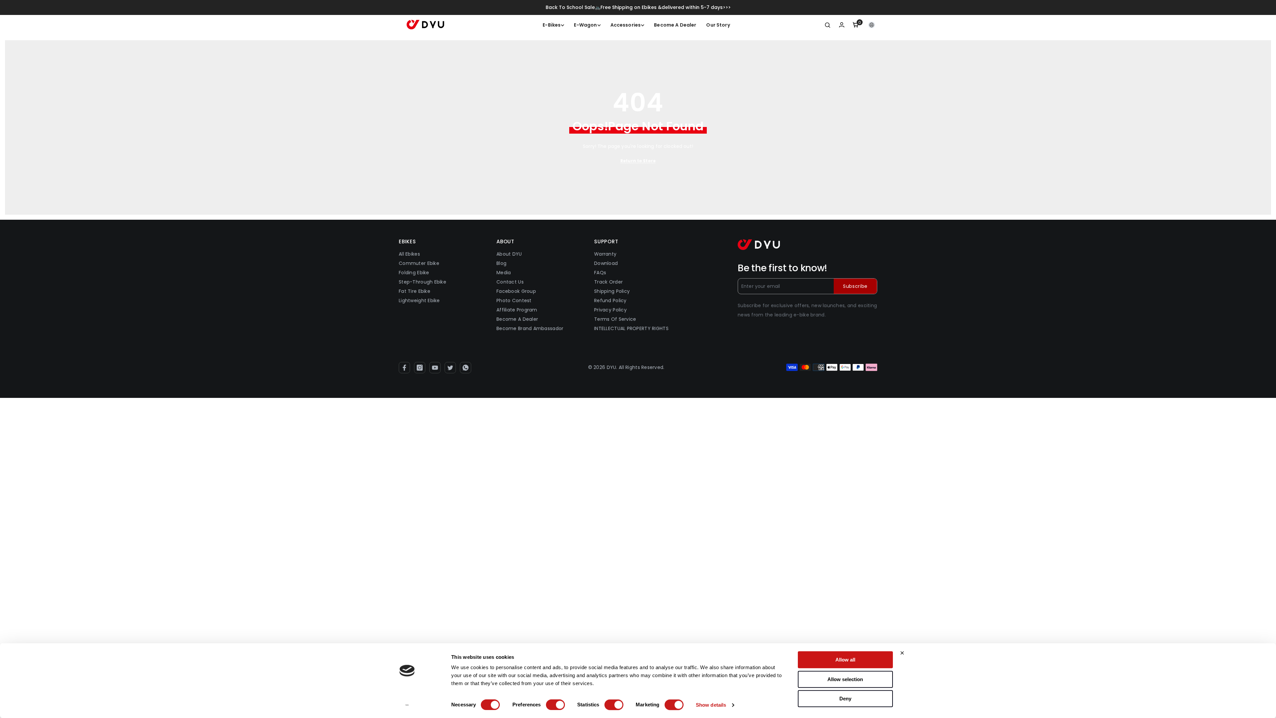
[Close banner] (902, 653)
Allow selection (845, 679)
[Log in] (842, 25)
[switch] (555, 704)
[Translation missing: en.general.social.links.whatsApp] (465, 367)
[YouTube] (435, 367)
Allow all (845, 659)
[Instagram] (419, 367)
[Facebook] (404, 367)
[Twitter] (450, 367)
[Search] (828, 25)
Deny (845, 698)
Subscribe (855, 286)
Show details (711, 705)
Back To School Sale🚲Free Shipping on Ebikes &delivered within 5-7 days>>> (638, 7)
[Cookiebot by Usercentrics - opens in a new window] (407, 705)
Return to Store (638, 161)
